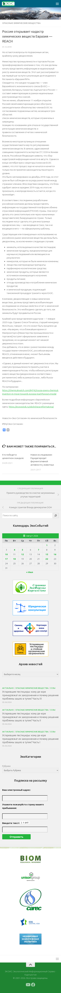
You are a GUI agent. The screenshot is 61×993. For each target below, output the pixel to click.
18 (14, 559)
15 (46, 554)
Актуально (8, 688)
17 (6, 559)
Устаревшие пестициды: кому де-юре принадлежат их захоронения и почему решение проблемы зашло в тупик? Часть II (30, 717)
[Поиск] (56, 515)
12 (22, 554)
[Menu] (57, 3)
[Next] (35, 877)
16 (55, 554)
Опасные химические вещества (21, 23)
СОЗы (52, 688)
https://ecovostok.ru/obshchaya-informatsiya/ (31, 406)
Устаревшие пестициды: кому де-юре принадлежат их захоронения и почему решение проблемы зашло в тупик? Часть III (30, 695)
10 (6, 554)
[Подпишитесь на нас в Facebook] (33, 985)
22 (46, 559)
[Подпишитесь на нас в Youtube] (28, 985)
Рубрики (6, 766)
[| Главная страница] (10, 3)
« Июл (29, 572)
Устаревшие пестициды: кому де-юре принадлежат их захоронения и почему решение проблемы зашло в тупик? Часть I (30, 739)
